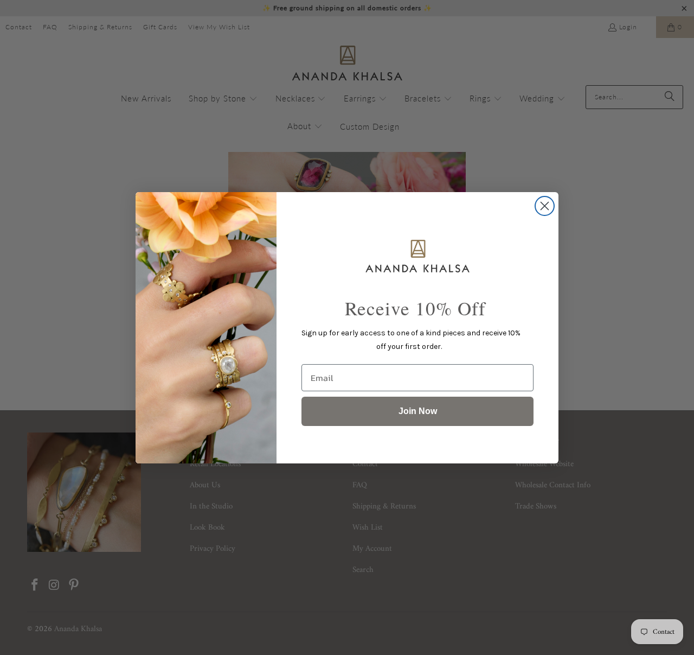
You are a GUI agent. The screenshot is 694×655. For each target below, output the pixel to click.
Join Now (418, 411)
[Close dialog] (544, 205)
